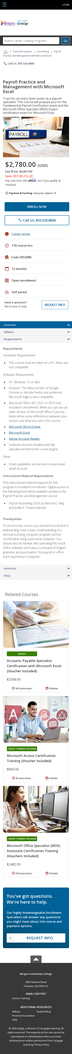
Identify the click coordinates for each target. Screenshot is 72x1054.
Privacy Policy (41, 1044)
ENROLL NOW (36, 207)
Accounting (43, 51)
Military (16, 1011)
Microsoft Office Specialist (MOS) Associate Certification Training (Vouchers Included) (33, 850)
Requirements (13, 339)
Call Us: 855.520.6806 (18, 63)
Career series (21, 234)
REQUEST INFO (55, 305)
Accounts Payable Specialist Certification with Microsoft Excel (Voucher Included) (34, 665)
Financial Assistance (23, 1015)
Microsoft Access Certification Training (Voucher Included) (31, 758)
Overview (10, 325)
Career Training (21, 998)
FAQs (7, 575)
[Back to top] (36, 973)
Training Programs (22, 51)
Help (14, 1019)
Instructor (10, 568)
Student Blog (43, 1011)
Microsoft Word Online (24, 427)
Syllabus (9, 332)
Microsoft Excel (19, 433)
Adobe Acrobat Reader (24, 439)
